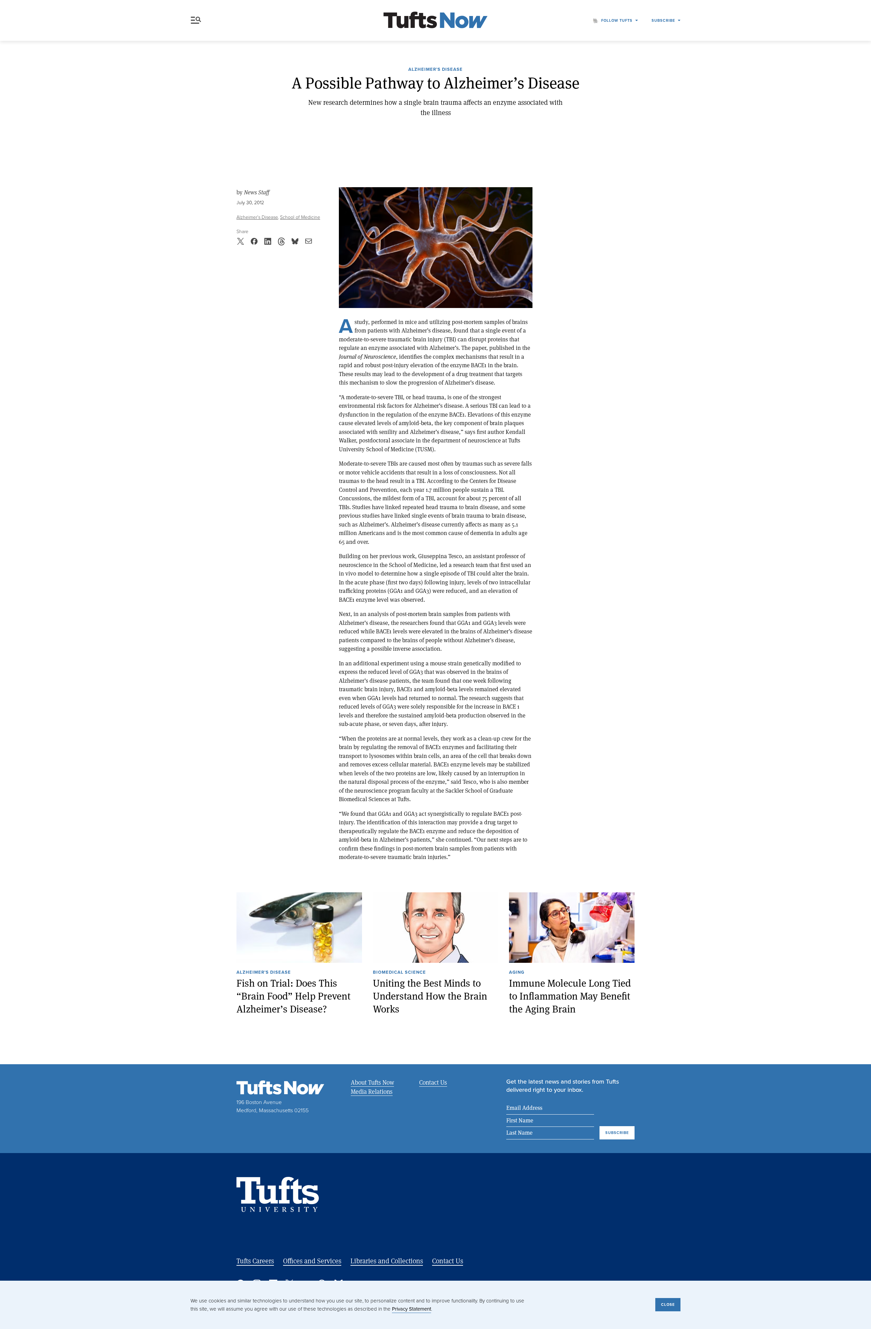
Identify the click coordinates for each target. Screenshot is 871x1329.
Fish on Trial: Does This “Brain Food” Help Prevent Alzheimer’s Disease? (293, 996)
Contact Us (433, 1082)
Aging (516, 972)
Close (668, 1304)
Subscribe (663, 20)
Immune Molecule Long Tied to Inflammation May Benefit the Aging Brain (570, 996)
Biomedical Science (399, 972)
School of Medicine (300, 217)
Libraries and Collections (386, 1260)
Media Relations (372, 1091)
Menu (197, 20)
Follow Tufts (616, 20)
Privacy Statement (411, 1309)
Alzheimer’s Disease (435, 69)
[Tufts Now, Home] (435, 21)
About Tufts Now (372, 1082)
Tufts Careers (255, 1260)
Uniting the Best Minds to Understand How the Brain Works (430, 996)
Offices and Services (312, 1260)
